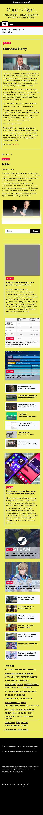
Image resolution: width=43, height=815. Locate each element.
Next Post (5, 155)
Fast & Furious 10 (12, 691)
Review (8, 713)
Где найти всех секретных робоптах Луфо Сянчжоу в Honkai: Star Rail (27, 434)
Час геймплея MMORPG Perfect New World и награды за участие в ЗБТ (27, 406)
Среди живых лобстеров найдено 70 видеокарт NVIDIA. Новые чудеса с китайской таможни (27, 397)
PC (27, 706)
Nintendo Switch (12, 706)
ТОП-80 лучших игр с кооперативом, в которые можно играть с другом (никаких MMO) (27, 608)
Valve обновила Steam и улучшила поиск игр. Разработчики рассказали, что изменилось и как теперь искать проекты (21, 554)
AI (5, 680)
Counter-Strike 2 (31, 684)
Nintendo (7, 43)
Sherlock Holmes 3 (19, 713)
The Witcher (10, 722)
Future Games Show (28, 691)
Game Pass (9, 695)
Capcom (20, 684)
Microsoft (27, 698)
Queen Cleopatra (26, 709)
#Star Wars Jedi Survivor (15, 673)
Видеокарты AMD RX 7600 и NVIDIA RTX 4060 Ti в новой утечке (27, 424)
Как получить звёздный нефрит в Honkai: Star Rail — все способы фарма (27, 654)
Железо (10, 278)
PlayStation (34, 706)
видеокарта (23, 729)
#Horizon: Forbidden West (16, 670)
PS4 (6, 709)
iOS (21, 698)
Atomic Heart (10, 684)
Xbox (18, 722)
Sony (30, 713)
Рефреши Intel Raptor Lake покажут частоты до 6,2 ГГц (20, 376)
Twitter (6, 164)
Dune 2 (19, 688)
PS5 (17, 709)
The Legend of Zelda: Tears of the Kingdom (19, 717)
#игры (7, 677)
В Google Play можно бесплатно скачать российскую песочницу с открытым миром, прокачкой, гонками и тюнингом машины (27, 617)
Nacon (23, 702)
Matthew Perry (15, 49)
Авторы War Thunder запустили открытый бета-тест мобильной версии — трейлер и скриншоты (26, 599)
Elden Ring (27, 688)
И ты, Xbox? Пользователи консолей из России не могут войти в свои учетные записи (27, 415)
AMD (8, 680)
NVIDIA (22, 706)
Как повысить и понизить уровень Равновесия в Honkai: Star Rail (27, 645)
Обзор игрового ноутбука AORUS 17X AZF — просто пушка (27, 443)
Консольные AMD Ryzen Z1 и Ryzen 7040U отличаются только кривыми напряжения (22, 343)
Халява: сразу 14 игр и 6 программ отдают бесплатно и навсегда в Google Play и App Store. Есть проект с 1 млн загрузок (21, 492)
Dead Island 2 (10, 688)
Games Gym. (21, 10)
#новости (15, 677)
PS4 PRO (12, 709)
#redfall (32, 670)
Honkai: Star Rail (12, 698)
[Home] (5, 24)
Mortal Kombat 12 (12, 702)
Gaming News (19, 695)
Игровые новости (12, 726)
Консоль (24, 726)
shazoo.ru (15, 144)
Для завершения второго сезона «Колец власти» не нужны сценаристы (27, 387)
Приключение (11, 729)
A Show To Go (24, 680)
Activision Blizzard (29, 677)
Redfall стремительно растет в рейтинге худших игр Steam (20, 283)
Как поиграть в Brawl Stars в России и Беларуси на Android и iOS (26, 626)
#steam (30, 673)
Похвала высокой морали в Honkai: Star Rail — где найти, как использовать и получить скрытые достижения (21, 587)
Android (10, 487)
